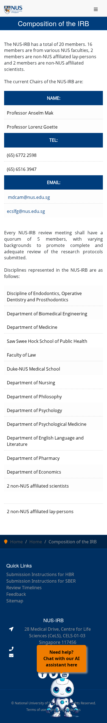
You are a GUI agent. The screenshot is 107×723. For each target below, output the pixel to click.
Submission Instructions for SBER (41, 581)
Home (16, 542)
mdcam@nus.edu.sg (29, 197)
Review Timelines (24, 588)
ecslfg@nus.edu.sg (26, 211)
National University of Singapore (39, 703)
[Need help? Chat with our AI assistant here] (62, 696)
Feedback (16, 594)
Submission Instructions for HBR (40, 574)
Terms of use (36, 709)
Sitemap (14, 601)
